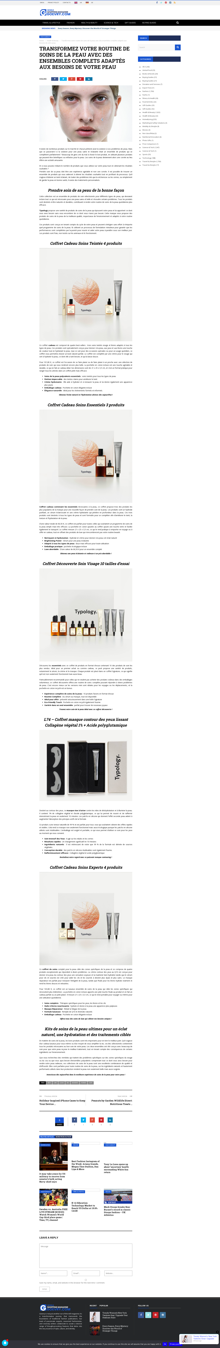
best (49, 1083)
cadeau (51, 345)
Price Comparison (149, 144)
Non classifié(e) (148, 133)
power (83, 1083)
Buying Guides (149, 22)
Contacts (67, 2)
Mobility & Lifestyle (149, 126)
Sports (145, 154)
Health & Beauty (89, 22)
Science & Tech (111, 22)
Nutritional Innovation (150, 137)
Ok (165, 1344)
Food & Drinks (147, 102)
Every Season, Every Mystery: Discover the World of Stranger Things (115, 1328)
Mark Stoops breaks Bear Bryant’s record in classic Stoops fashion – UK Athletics (117, 1211)
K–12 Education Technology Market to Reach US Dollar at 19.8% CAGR (84, 1207)
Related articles (47, 1137)
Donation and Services (151, 84)
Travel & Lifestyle (51, 22)
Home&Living (147, 119)
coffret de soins (49, 969)
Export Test (146, 88)
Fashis (144, 95)
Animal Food (147, 70)
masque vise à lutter (76, 810)
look (62, 1083)
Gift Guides (130, 22)
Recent (93, 1305)
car (55, 1083)
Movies (145, 130)
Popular (104, 1305)
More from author (63, 1137)
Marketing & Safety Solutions (153, 123)
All (143, 67)
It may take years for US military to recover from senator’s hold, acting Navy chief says (52, 1177)
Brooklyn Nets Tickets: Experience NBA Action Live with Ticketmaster (87, 28)
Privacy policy (175, 1344)
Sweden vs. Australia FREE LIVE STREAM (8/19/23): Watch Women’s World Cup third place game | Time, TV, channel (53, 1214)
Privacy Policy (53, 2)
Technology (146, 158)
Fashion (70, 22)
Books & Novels (148, 74)
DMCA (42, 2)
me (68, 1083)
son (90, 1083)
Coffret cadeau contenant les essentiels (58, 507)
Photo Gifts (146, 140)
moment (75, 1083)
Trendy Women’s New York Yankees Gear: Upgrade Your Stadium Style (115, 1315)
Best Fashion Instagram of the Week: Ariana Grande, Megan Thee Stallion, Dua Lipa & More (86, 1165)
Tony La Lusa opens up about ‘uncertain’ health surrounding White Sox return (116, 1168)
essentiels (56, 665)
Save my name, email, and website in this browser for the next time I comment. (72, 1283)
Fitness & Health (148, 98)
